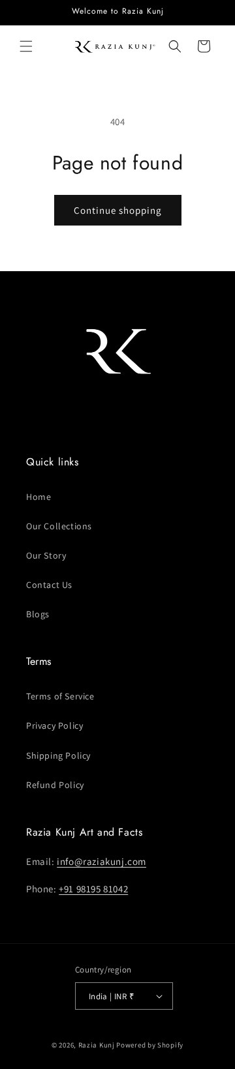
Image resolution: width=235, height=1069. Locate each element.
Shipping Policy (58, 755)
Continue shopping (118, 210)
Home (38, 497)
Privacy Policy (54, 725)
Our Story (46, 555)
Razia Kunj (96, 1044)
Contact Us (49, 585)
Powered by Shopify (149, 1044)
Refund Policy (55, 785)
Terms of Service (60, 696)
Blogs (38, 614)
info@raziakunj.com (101, 861)
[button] (26, 46)
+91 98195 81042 (93, 889)
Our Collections (59, 526)
